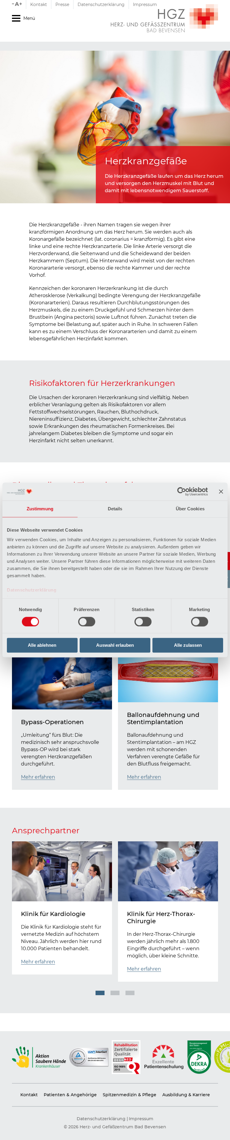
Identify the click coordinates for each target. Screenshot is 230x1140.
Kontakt (38, 4)
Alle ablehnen (42, 645)
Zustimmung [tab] (40, 508)
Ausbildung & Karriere (186, 1094)
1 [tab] (100, 993)
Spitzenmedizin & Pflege (129, 1094)
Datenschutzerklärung (31, 589)
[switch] (86, 621)
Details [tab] (115, 508)
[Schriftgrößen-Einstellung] (19, 4)
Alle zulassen (188, 645)
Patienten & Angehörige (70, 1094)
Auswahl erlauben (115, 645)
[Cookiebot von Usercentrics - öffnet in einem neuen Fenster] (181, 491)
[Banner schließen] (221, 491)
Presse (62, 4)
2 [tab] (115, 993)
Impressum (145, 4)
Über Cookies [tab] (190, 508)
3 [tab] (129, 993)
